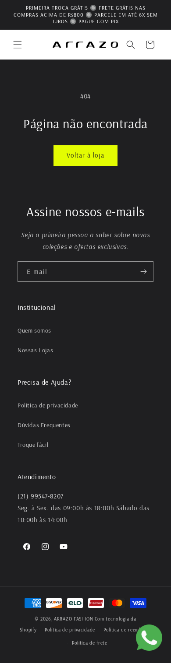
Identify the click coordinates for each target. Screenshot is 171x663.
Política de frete (89, 643)
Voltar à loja (85, 155)
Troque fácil (33, 445)
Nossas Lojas (35, 350)
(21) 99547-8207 (41, 496)
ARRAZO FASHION (73, 619)
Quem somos (34, 330)
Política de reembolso (127, 630)
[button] (17, 44)
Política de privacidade (48, 405)
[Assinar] (143, 271)
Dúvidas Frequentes (44, 425)
